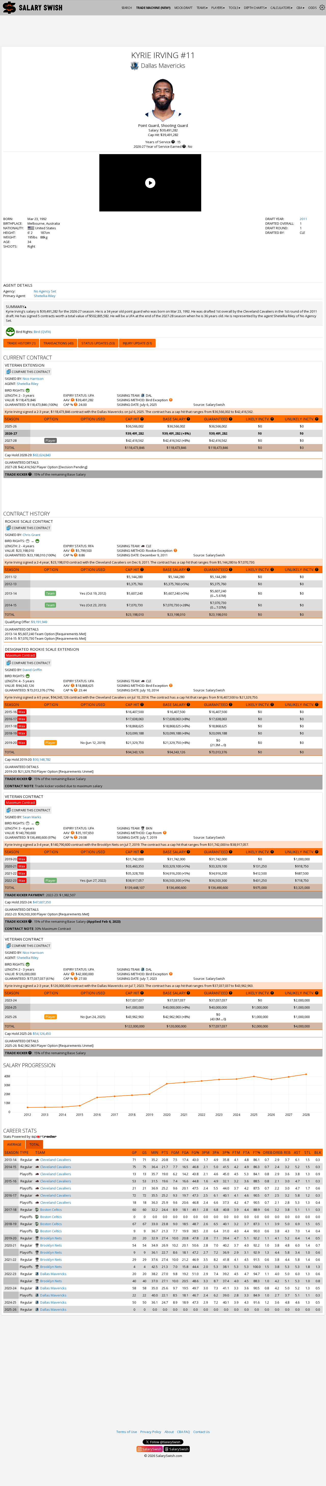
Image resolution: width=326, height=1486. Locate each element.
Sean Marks (32, 817)
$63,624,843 (42, 455)
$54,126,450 (42, 1033)
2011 (303, 219)
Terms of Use (126, 1431)
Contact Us (201, 1431)
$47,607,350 (42, 902)
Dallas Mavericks (163, 65)
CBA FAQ (183, 1431)
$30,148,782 (42, 759)
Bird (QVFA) (42, 331)
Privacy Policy (150, 1431)
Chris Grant (31, 534)
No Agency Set (45, 291)
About (169, 1431)
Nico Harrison (33, 378)
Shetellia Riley (45, 295)
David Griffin (32, 669)
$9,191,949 (39, 622)
